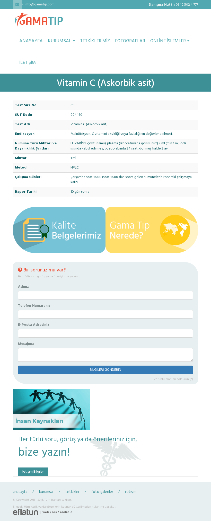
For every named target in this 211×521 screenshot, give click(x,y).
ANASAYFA (31, 41)
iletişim (130, 492)
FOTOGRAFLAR (130, 41)
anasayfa (20, 492)
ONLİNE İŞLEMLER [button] (168, 41)
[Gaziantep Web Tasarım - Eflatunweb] (25, 512)
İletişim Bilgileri (33, 472)
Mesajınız (26, 344)
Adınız (23, 286)
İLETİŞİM (27, 62)
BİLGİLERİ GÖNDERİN (105, 370)
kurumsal (46, 492)
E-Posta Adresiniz (33, 325)
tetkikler (72, 492)
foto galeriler (102, 492)
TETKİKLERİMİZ (95, 41)
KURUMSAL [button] (60, 41)
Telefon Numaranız (34, 305)
